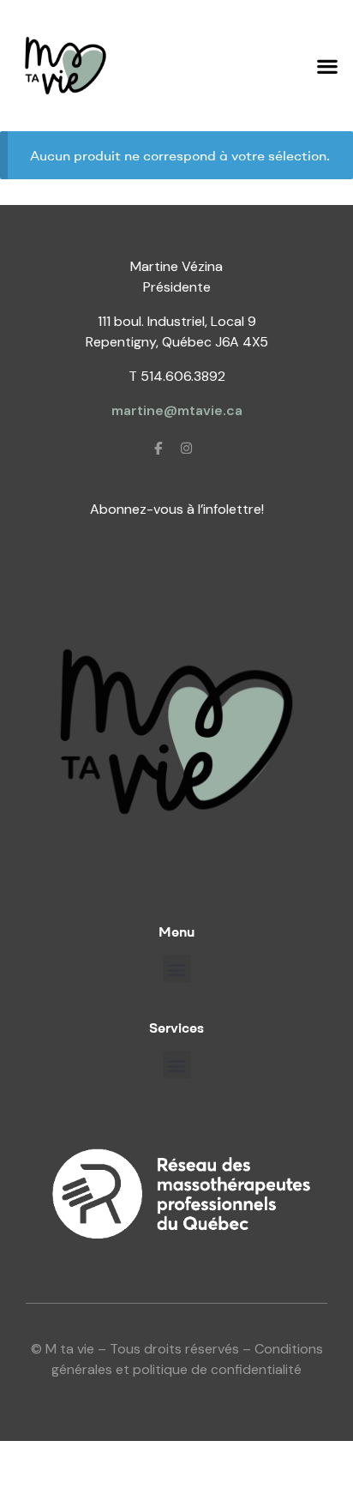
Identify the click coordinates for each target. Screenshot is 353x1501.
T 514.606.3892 (177, 376)
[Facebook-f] (158, 448)
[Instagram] (187, 448)
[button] (327, 65)
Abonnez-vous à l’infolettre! (177, 509)
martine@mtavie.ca (176, 410)
